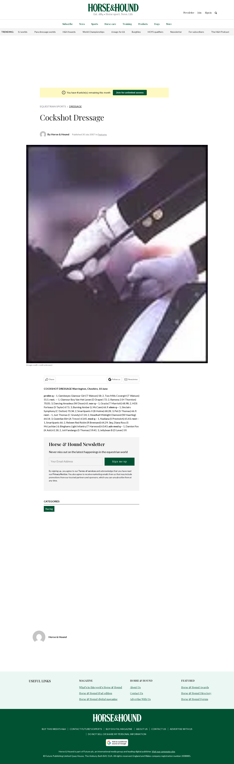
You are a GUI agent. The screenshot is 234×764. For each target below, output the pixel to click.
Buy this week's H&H (54, 729)
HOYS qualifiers (155, 31)
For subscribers (196, 31)
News (82, 24)
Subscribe (67, 24)
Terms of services (87, 471)
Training (127, 24)
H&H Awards (69, 31)
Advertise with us (181, 729)
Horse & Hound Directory (196, 693)
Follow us (116, 379)
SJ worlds (22, 31)
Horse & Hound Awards (195, 687)
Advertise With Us (140, 699)
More (169, 24)
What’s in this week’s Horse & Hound (100, 687)
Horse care (110, 24)
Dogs (157, 24)
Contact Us (136, 693)
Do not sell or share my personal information (117, 734)
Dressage (75, 106)
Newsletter (176, 31)
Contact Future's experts (86, 729)
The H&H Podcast (220, 31)
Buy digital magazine (119, 729)
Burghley (136, 31)
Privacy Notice (60, 474)
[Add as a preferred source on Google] (117, 742)
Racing (49, 508)
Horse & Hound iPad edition (95, 693)
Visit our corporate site (163, 751)
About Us (135, 687)
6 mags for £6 (118, 31)
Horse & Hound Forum (194, 699)
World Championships (93, 31)
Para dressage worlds (45, 31)
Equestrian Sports (53, 106)
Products (143, 24)
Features (102, 134)
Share (51, 379)
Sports (94, 24)
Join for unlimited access (130, 92)
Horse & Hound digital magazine (98, 699)
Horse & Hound (60, 134)
